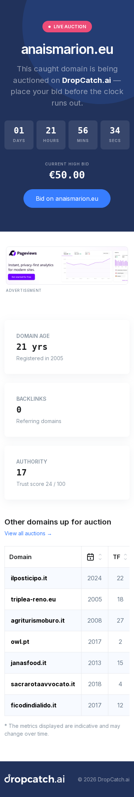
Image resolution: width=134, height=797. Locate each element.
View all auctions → (28, 533)
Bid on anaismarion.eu (67, 198)
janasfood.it (29, 663)
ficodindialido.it (34, 705)
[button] (43, 557)
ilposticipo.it (29, 578)
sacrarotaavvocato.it (43, 684)
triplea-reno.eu (33, 599)
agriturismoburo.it (38, 620)
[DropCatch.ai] (34, 779)
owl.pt (20, 641)
